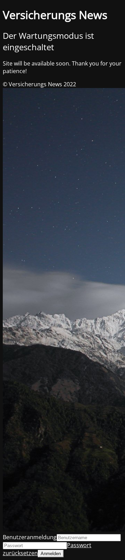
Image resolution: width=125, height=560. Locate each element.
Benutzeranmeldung (30, 537)
